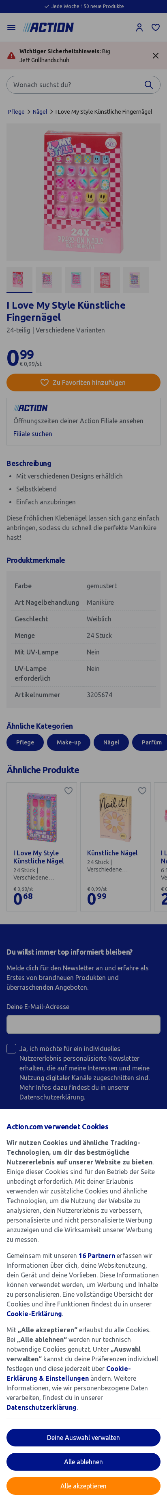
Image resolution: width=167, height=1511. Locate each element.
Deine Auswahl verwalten (83, 1437)
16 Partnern (97, 1255)
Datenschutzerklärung (41, 1407)
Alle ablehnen (83, 1461)
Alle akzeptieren (83, 1486)
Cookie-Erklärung (34, 1313)
